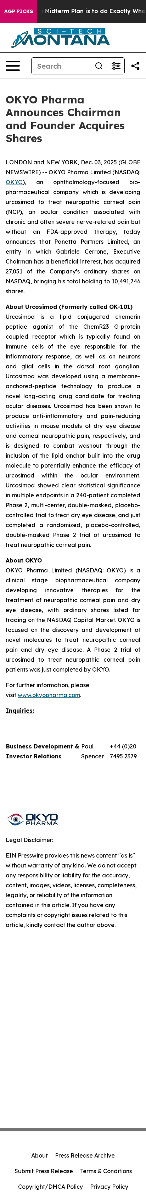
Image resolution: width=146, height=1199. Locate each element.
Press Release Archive (85, 1155)
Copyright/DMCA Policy (50, 1186)
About (39, 1155)
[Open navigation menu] (13, 66)
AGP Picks (18, 11)
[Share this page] (135, 66)
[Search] (98, 66)
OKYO (14, 182)
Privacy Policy (109, 1186)
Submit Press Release (44, 1171)
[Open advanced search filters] (115, 66)
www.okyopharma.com (49, 695)
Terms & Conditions (106, 1171)
